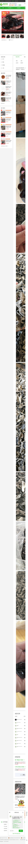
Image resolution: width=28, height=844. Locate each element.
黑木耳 (23, 807)
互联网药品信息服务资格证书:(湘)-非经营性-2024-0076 (9, 839)
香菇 (3, 62)
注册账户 (5, 824)
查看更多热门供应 (4, 146)
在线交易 (5, 828)
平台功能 (5, 826)
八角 (3, 68)
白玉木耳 (16, 807)
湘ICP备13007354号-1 (3, 837)
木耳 (3, 59)
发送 (21, 830)
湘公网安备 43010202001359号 (15, 837)
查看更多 (2, 103)
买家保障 (5, 830)
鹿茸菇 (3, 65)
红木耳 (20, 807)
